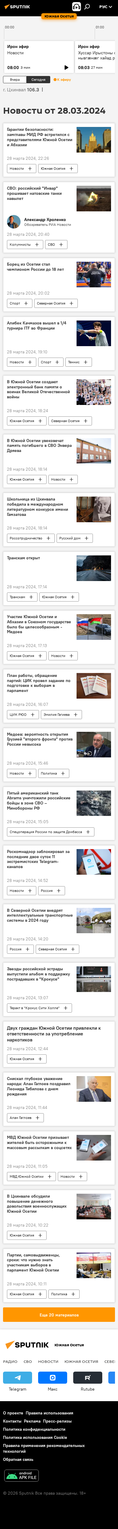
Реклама (32, 1421)
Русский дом (69, 538)
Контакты (12, 1421)
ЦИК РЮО (18, 714)
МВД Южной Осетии (27, 1176)
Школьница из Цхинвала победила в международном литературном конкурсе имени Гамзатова (37, 507)
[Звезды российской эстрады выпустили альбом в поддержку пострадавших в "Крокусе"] (94, 979)
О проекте (13, 1413)
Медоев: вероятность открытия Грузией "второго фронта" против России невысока (40, 739)
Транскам (17, 597)
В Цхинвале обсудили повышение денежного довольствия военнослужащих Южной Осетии (37, 1204)
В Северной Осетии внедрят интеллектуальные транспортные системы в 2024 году (40, 915)
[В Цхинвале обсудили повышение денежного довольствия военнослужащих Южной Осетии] (94, 1206)
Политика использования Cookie (35, 1437)
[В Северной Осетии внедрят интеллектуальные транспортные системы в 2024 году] (94, 921)
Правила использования (49, 1413)
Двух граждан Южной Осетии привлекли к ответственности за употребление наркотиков (54, 1033)
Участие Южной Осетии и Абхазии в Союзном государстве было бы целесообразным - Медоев (39, 624)
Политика (49, 773)
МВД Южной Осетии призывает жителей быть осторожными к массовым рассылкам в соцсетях (39, 1142)
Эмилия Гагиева (57, 714)
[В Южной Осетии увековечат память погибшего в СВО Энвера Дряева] (94, 451)
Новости (15, 52)
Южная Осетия (53, 168)
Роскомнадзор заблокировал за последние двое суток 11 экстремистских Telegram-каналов (38, 859)
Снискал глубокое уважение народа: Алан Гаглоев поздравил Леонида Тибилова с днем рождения (38, 1086)
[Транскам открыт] (94, 568)
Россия (47, 890)
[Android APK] (21, 1476)
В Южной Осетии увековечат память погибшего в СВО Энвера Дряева (39, 445)
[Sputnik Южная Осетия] (18, 9)
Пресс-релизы (57, 1421)
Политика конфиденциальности (34, 1429)
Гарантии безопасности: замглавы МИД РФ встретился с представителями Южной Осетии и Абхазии (39, 137)
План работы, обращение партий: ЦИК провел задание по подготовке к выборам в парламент (38, 683)
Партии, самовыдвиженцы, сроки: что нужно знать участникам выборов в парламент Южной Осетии (33, 1263)
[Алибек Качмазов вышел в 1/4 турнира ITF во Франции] (94, 333)
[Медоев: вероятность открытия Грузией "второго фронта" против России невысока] (94, 744)
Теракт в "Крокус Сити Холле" (35, 1008)
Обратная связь (18, 1459)
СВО (51, 244)
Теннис (74, 362)
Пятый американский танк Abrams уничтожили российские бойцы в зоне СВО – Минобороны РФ (38, 801)
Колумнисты (20, 244)
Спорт (15, 303)
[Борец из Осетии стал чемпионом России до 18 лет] (94, 274)
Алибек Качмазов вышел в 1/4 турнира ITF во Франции (36, 326)
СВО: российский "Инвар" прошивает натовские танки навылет (34, 193)
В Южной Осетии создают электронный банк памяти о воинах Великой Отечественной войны (38, 389)
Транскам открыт (23, 558)
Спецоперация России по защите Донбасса (46, 831)
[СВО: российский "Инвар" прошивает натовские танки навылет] (94, 198)
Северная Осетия (51, 303)
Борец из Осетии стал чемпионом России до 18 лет (35, 267)
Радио (10, 1361)
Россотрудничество (26, 538)
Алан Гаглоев (20, 1117)
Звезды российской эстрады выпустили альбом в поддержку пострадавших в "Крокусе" (38, 974)
